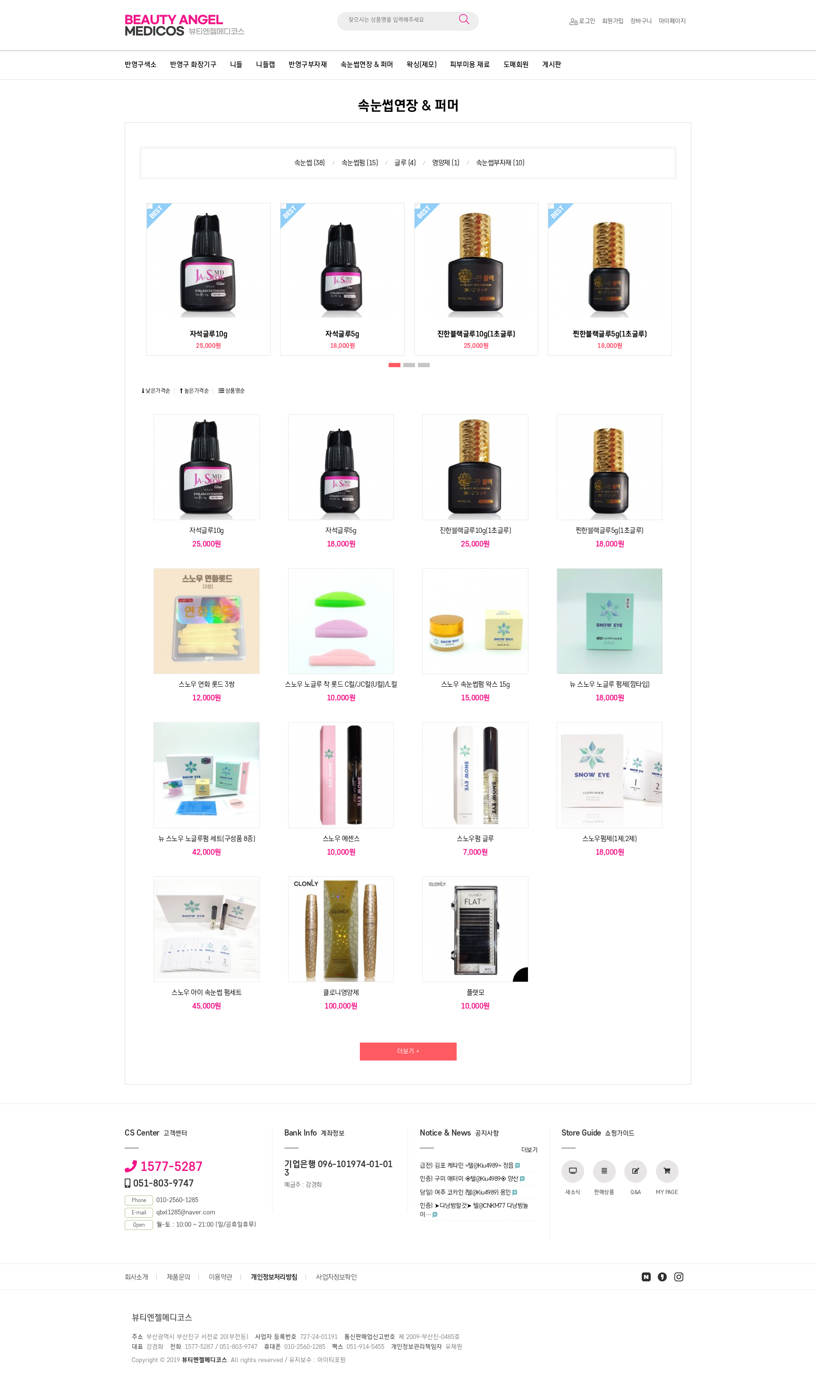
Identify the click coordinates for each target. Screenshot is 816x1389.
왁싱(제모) (421, 64)
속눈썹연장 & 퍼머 (366, 64)
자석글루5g (342, 334)
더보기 (529, 1149)
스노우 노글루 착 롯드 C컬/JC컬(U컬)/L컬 (341, 684)
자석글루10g (209, 334)
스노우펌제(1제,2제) (609, 838)
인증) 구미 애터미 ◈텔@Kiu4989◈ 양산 (469, 1178)
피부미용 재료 (470, 64)
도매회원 (516, 64)
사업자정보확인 (336, 1277)
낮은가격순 (157, 390)
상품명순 (234, 390)
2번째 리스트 (409, 365)
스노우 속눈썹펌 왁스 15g (475, 684)
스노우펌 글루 (475, 838)
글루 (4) (405, 163)
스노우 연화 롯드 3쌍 (206, 684)
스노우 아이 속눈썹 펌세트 (206, 992)
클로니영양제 (340, 992)
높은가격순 (196, 390)
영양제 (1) (445, 163)
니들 (236, 64)
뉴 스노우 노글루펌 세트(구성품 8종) (206, 838)
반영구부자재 (308, 64)
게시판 (551, 64)
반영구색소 (141, 64)
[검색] (464, 20)
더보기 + (408, 1051)
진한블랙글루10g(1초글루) (476, 334)
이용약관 (220, 1277)
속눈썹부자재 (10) (500, 163)
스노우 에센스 (341, 838)
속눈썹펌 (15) (359, 163)
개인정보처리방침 (274, 1277)
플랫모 (475, 992)
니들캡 (265, 64)
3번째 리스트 (424, 365)
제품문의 (178, 1277)
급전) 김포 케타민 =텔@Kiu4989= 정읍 (467, 1165)
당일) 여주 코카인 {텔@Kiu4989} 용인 (465, 1192)
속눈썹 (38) (309, 163)
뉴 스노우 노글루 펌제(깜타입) (610, 684)
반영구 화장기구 (193, 64)
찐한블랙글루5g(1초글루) (609, 334)
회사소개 (136, 1277)
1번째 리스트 (394, 365)
